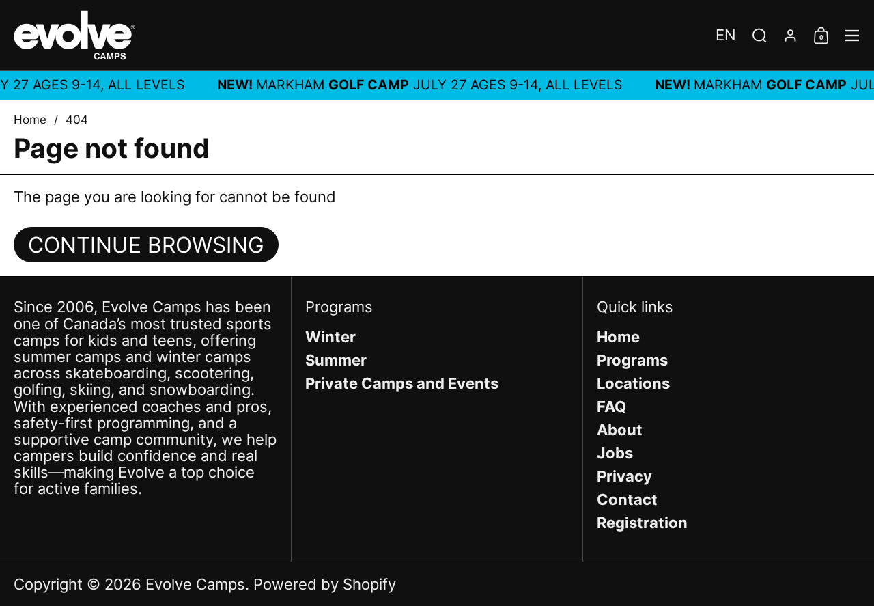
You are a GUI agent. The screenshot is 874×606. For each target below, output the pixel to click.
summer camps (68, 357)
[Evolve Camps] (74, 35)
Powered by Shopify (324, 584)
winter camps (203, 357)
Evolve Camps (195, 584)
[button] (725, 35)
